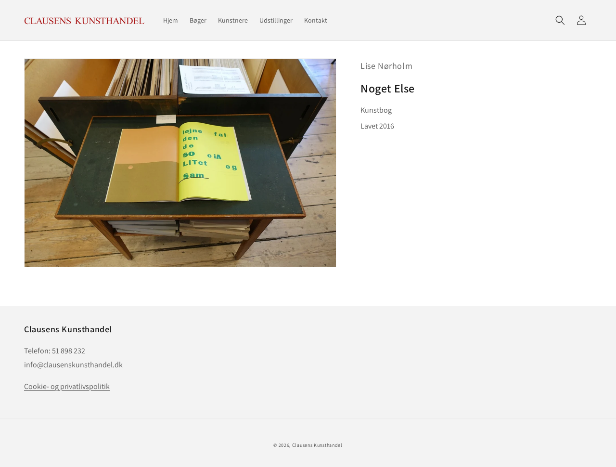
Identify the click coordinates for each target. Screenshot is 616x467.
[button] (560, 20)
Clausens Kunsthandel (317, 445)
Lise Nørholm (386, 65)
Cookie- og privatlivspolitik (67, 386)
